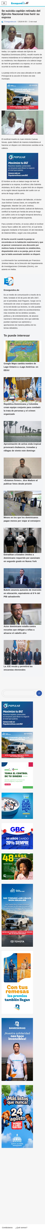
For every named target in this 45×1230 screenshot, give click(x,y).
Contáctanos (7, 1228)
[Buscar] (39, 693)
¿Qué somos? (21, 1228)
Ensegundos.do (10, 22)
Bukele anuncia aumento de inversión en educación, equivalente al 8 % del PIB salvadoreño (22, 593)
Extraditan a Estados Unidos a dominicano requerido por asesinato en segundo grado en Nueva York (22, 557)
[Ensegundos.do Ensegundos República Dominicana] (19, 3)
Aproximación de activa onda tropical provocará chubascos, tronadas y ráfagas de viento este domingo (22, 447)
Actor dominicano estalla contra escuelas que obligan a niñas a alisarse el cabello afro (20, 629)
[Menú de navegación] (4, 3)
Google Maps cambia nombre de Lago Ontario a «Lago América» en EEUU (21, 366)
